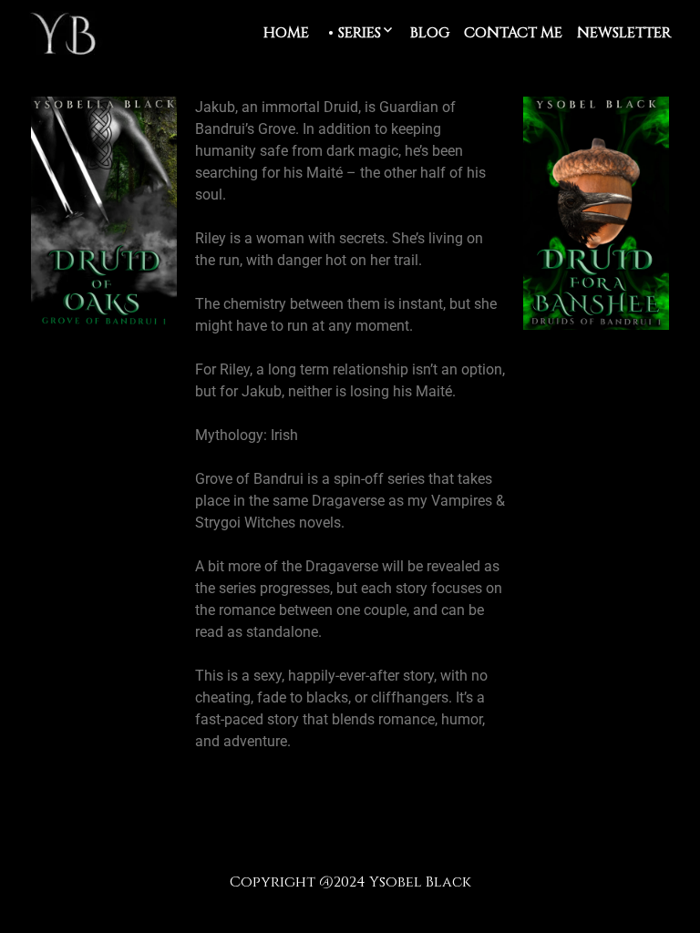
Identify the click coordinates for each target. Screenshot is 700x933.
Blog (429, 33)
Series (359, 33)
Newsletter (624, 33)
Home (286, 33)
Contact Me (513, 33)
